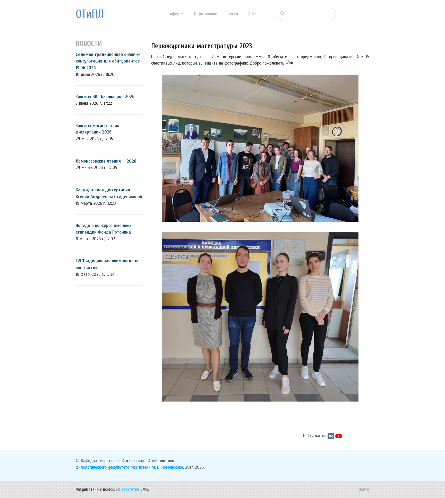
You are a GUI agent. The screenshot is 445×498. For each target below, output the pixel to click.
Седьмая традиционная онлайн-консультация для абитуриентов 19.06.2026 (108, 61)
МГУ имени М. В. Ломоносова (157, 467)
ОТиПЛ (90, 14)
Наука (232, 13)
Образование (205, 13)
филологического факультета (102, 467)
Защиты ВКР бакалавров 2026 (105, 96)
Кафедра (176, 13)
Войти (364, 489)
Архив (253, 13)
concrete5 (130, 489)
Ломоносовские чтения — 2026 (106, 161)
